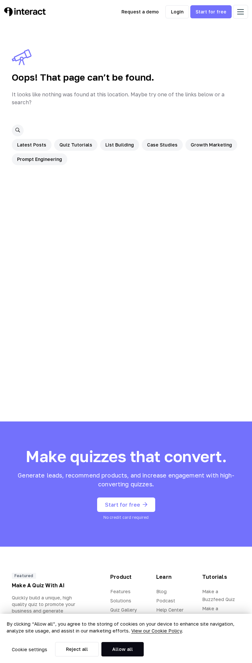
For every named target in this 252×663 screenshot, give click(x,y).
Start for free (211, 11)
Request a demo (140, 11)
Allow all (122, 649)
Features (120, 591)
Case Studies (162, 144)
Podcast (165, 600)
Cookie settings (29, 649)
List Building (119, 144)
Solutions (120, 600)
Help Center (169, 610)
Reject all (77, 649)
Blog (161, 591)
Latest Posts (31, 144)
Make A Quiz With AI (38, 585)
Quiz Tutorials (75, 144)
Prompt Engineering (39, 159)
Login (177, 11)
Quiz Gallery (123, 610)
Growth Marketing (211, 144)
